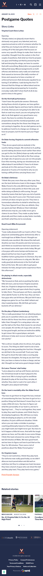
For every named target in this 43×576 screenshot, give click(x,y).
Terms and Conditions (17, 563)
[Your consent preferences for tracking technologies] (4, 572)
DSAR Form (30, 563)
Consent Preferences (28, 560)
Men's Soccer (7, 514)
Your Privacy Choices (14, 566)
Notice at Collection (29, 566)
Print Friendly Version (10, 475)
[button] (21, 525)
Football (38, 514)
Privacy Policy (13, 560)
